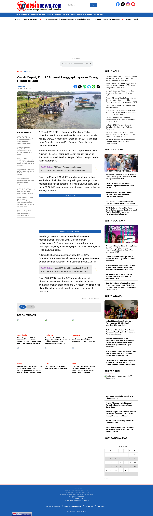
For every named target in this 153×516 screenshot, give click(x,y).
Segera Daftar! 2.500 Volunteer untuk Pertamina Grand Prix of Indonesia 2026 (119, 276)
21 (125, 466)
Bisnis (73, 15)
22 (130, 466)
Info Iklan (101, 506)
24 (106, 470)
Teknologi (98, 15)
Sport (89, 15)
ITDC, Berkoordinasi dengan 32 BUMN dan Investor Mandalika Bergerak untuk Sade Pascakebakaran (121, 113)
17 (106, 466)
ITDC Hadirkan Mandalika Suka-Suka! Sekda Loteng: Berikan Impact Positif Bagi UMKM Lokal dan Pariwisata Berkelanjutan (121, 211)
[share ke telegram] (89, 88)
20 (121, 466)
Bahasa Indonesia (23, 514)
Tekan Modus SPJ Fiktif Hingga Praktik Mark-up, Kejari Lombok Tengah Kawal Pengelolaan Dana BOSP (73, 19)
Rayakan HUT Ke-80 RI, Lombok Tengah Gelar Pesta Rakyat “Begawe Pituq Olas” (119, 194)
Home (17, 15)
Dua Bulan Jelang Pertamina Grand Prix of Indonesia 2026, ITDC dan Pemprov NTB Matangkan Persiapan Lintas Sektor (121, 286)
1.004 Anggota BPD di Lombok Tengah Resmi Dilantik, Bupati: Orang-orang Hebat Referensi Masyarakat (121, 78)
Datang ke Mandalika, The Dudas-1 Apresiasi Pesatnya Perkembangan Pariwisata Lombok (121, 332)
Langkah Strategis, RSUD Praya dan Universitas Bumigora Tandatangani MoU (120, 93)
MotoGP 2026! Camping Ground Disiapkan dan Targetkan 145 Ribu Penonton (119, 127)
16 (135, 462)
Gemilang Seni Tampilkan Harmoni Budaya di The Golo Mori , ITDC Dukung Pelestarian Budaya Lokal (120, 362)
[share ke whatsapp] (85, 88)
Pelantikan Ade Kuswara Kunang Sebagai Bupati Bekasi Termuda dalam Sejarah (120, 429)
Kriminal (50, 15)
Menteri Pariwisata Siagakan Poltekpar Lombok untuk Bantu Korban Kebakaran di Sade (121, 141)
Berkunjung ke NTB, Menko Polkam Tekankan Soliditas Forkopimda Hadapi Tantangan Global (121, 414)
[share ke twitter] (80, 88)
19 (116, 466)
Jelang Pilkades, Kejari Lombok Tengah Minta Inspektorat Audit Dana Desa (119, 405)
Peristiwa (25, 15)
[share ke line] (94, 88)
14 (125, 462)
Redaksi (57, 506)
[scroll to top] (146, 512)
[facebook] (118, 5)
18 (111, 466)
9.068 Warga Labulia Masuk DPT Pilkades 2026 (119, 397)
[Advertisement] (76, 40)
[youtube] (133, 5)
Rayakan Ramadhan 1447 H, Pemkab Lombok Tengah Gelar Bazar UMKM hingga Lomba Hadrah (121, 177)
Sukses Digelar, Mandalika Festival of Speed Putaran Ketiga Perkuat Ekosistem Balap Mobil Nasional (120, 267)
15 (130, 462)
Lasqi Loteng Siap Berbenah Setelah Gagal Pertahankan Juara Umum (120, 186)
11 (111, 462)
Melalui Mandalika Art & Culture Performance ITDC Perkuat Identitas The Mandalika (120, 120)
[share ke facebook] (75, 88)
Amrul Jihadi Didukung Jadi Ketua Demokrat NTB (120, 422)
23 (135, 466)
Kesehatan (81, 15)
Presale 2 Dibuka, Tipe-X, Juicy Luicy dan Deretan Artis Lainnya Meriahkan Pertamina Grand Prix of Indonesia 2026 (121, 100)
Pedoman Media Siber (72, 506)
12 (115, 462)
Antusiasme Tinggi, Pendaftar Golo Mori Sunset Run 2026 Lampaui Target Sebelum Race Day (121, 353)
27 (120, 470)
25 (111, 470)
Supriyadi (21, 86)
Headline (30, 307)
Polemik (34, 15)
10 (106, 462)
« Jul (106, 478)
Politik (42, 15)
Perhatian (89, 506)
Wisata (58, 15)
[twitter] (123, 5)
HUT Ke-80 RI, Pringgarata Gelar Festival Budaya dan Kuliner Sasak (120, 202)
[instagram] (128, 5)
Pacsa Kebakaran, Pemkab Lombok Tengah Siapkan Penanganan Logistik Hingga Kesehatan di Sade (120, 134)
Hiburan (65, 15)
